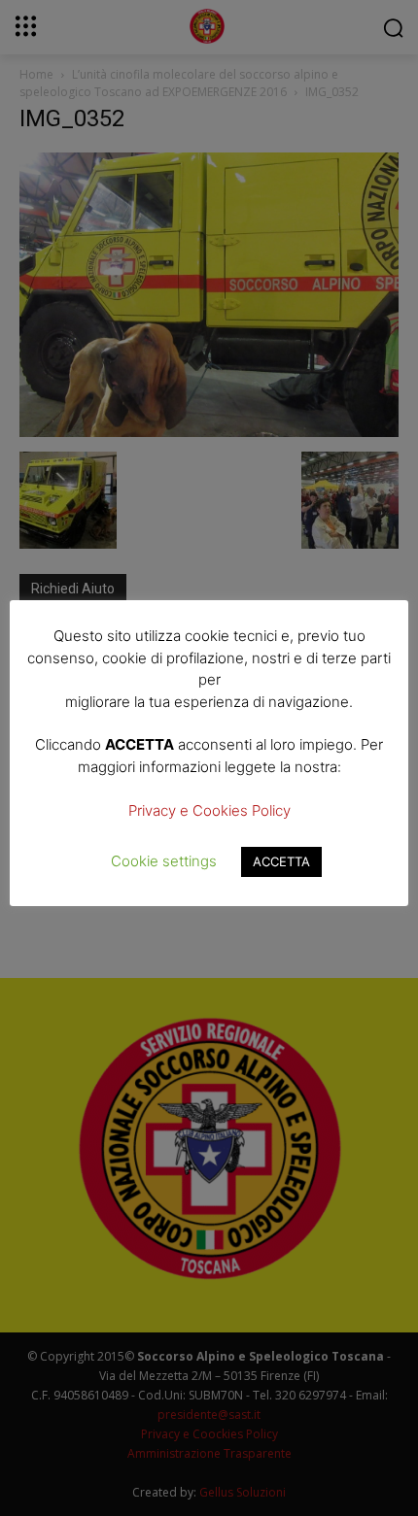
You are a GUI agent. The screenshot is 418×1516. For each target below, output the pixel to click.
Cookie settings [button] (164, 861)
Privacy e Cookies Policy (209, 810)
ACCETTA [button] (281, 861)
